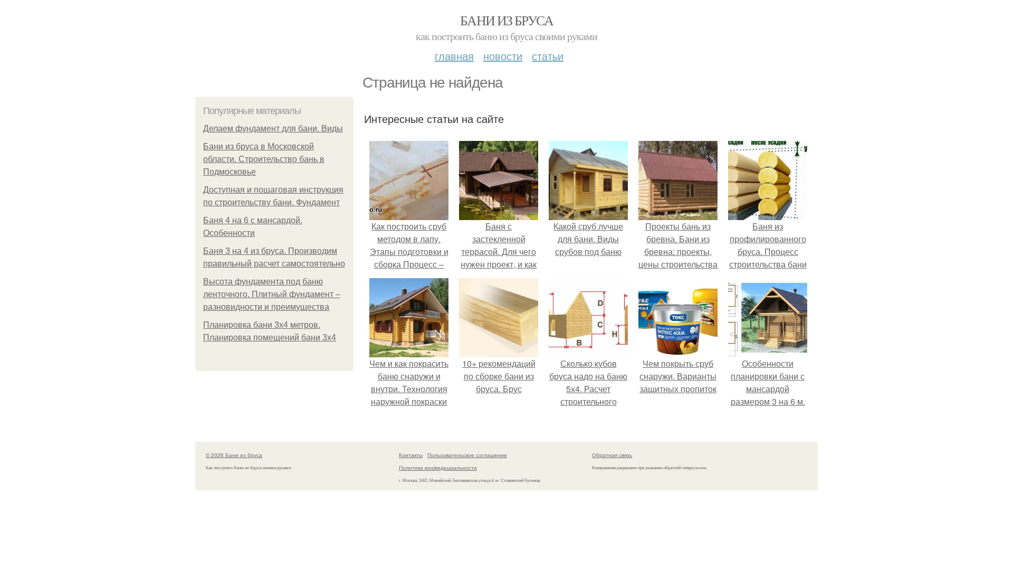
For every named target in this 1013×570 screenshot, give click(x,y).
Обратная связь (612, 455)
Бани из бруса (506, 20)
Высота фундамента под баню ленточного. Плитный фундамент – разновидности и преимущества (271, 294)
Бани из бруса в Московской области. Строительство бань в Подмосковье (263, 159)
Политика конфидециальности (438, 467)
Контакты (411, 455)
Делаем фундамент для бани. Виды (273, 128)
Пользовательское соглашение (467, 455)
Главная (454, 55)
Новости (502, 55)
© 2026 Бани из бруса (234, 455)
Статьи (547, 55)
